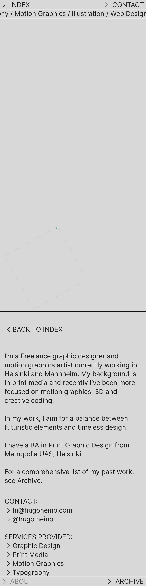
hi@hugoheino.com (42, 510)
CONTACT (127, 5)
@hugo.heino (33, 519)
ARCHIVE (128, 581)
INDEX (19, 5)
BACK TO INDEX (38, 329)
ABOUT (20, 581)
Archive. (29, 481)
